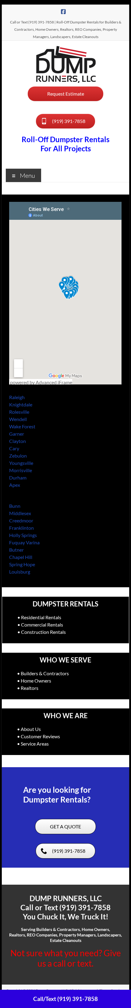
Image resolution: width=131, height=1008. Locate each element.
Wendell (18, 419)
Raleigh (17, 397)
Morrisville (20, 470)
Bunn (14, 506)
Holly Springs (23, 535)
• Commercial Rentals (40, 624)
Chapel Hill (20, 557)
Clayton (17, 441)
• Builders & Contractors (43, 673)
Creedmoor (21, 520)
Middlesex (20, 513)
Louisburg (19, 571)
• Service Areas (33, 743)
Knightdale (20, 404)
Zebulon (18, 455)
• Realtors (27, 688)
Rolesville (19, 412)
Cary (14, 448)
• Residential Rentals (39, 617)
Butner (16, 550)
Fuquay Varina (24, 542)
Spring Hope (22, 564)
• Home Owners (34, 680)
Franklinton (21, 528)
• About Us (29, 729)
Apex (14, 485)
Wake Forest (22, 426)
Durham (18, 477)
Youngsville (21, 463)
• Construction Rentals (41, 632)
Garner (16, 434)
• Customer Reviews (38, 736)
